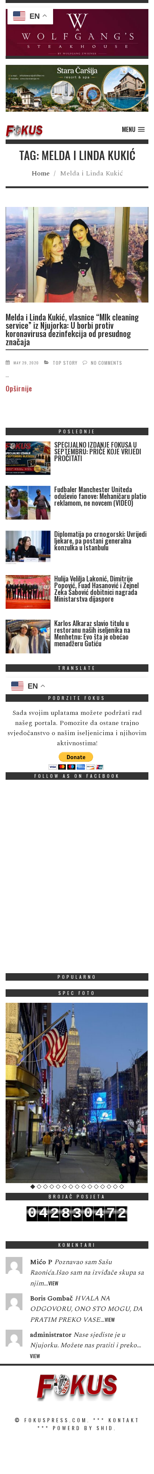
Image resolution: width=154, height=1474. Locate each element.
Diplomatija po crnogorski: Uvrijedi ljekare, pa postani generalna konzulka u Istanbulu (100, 540)
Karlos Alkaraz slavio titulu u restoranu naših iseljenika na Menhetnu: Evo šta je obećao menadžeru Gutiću (92, 633)
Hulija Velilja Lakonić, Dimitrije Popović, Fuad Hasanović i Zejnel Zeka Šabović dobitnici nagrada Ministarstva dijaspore (96, 589)
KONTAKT (124, 1420)
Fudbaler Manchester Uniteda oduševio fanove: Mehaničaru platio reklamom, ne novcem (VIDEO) (100, 496)
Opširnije (19, 388)
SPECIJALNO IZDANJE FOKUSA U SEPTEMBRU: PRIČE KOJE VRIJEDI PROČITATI (97, 451)
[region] (77, 32)
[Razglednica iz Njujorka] (77, 1093)
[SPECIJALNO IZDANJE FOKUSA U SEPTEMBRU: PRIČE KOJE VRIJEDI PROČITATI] (28, 459)
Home (40, 173)
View (53, 1283)
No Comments (106, 363)
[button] (77, 32)
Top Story (65, 363)
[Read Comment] (14, 1267)
